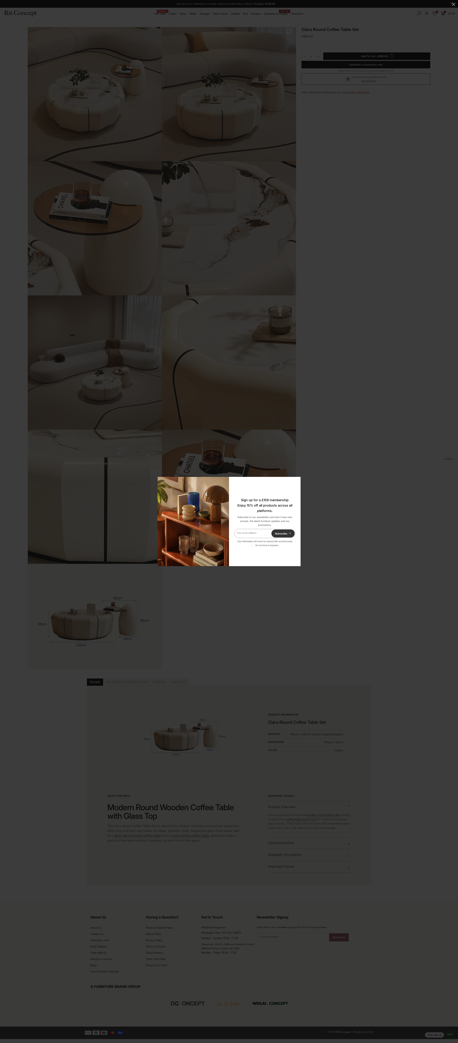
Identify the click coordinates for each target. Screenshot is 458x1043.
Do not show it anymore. (267, 545)
